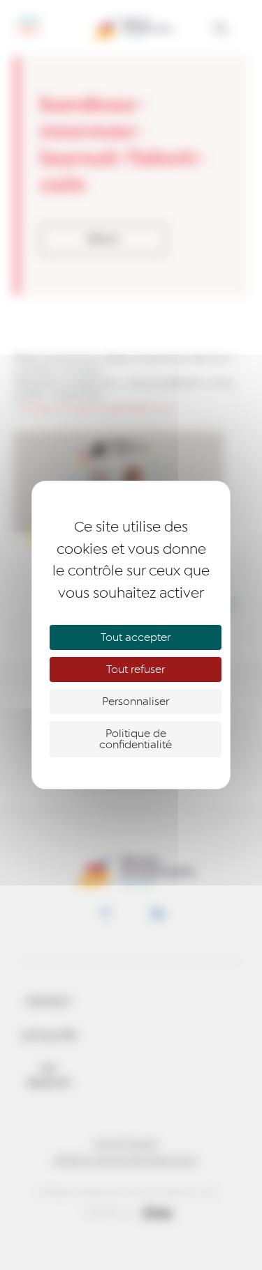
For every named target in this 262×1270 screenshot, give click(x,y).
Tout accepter (135, 637)
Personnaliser (135, 701)
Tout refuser (135, 669)
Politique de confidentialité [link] (135, 739)
